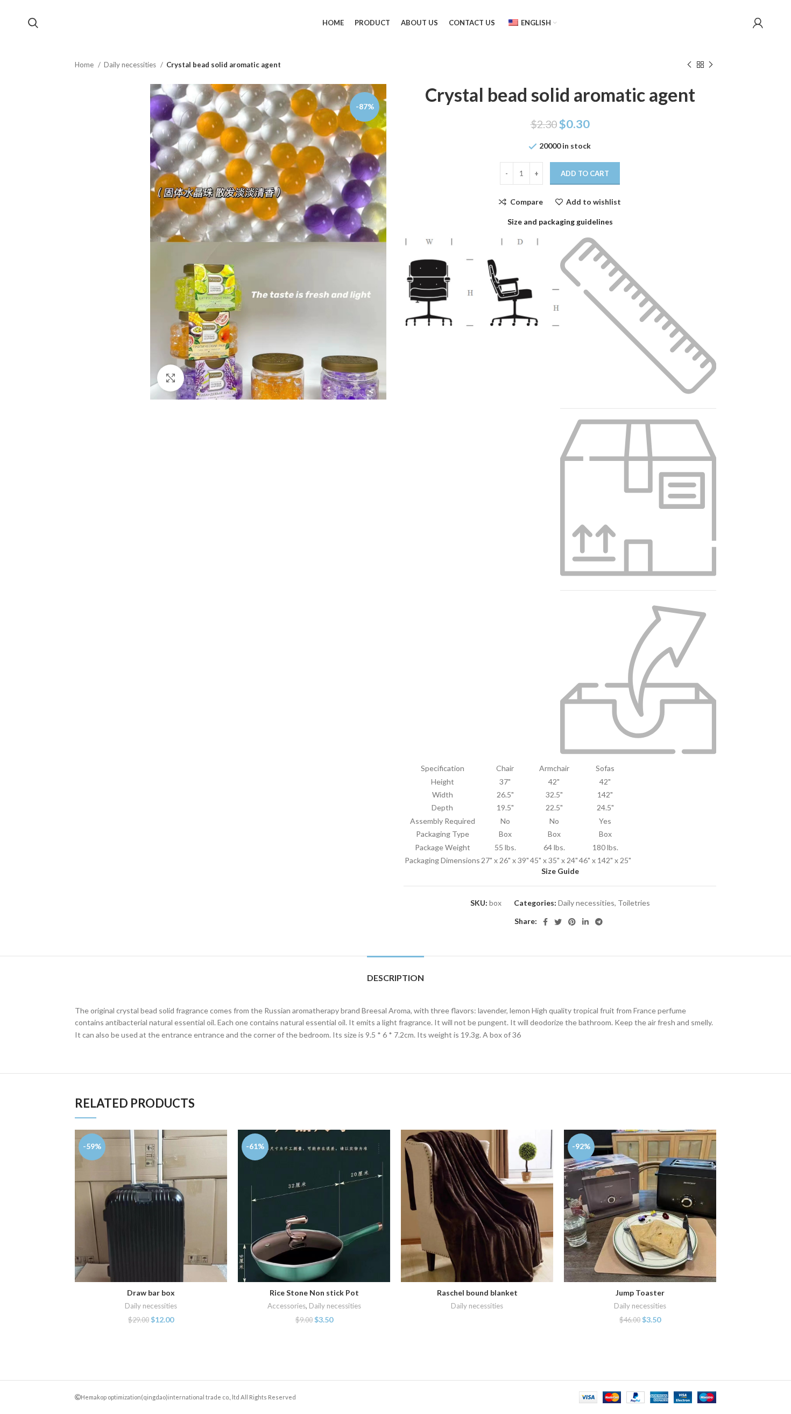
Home (85, 64)
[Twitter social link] (558, 922)
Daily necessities (131, 64)
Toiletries (634, 902)
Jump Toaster (640, 1292)
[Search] (33, 23)
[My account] (757, 23)
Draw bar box (151, 1292)
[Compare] (219, 1147)
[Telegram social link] (599, 922)
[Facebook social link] (545, 922)
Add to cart (585, 173)
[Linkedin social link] (585, 922)
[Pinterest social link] (572, 922)
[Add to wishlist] (219, 1196)
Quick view (219, 1171)
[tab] (395, 972)
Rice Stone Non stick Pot (314, 1292)
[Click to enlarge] (170, 378)
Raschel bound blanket (477, 1292)
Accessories (286, 1305)
